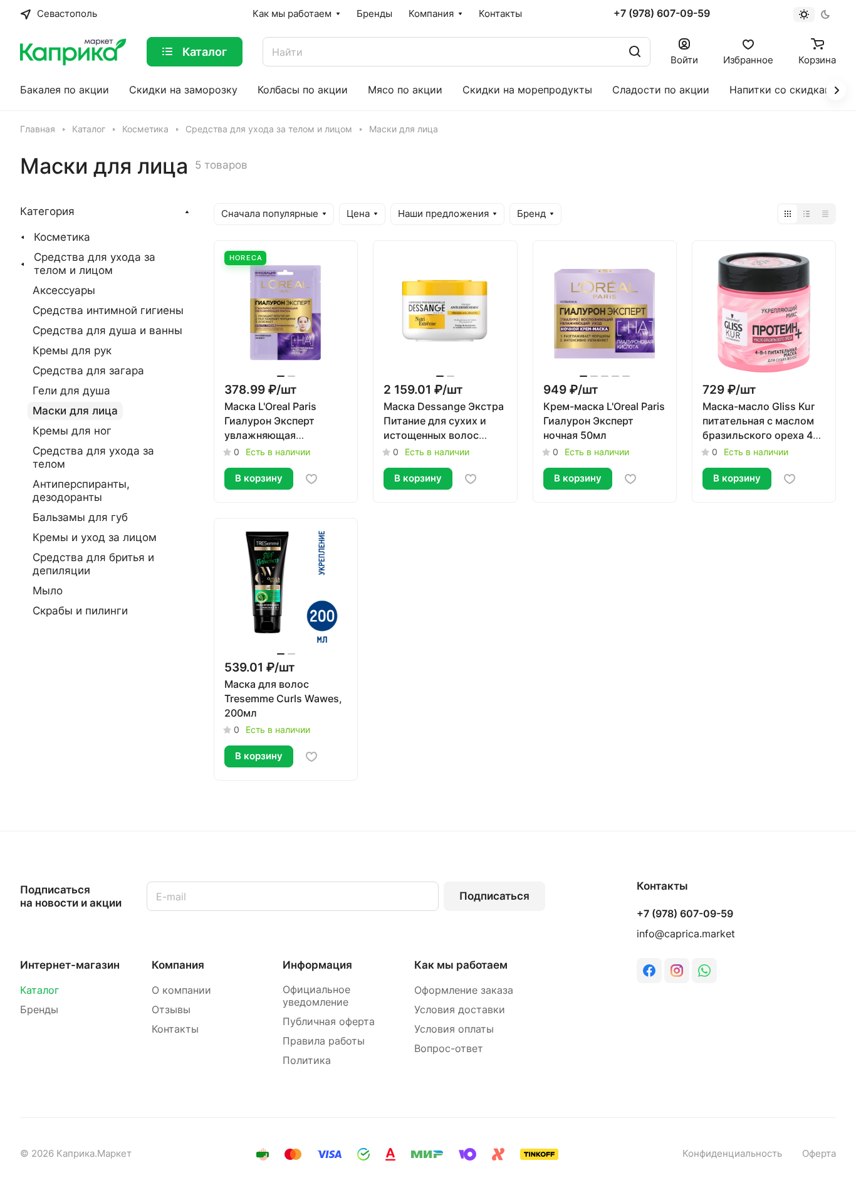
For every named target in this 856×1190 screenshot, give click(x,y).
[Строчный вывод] (806, 213)
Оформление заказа (463, 990)
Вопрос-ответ (448, 1049)
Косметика (62, 237)
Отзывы (171, 1010)
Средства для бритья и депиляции (93, 564)
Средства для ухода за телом (93, 457)
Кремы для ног (72, 430)
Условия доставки (459, 1010)
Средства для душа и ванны (107, 330)
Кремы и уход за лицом (95, 537)
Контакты (175, 1029)
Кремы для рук (72, 350)
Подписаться (494, 896)
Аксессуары (64, 290)
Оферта (819, 1153)
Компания (178, 965)
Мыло (48, 590)
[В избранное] (311, 479)
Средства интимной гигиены (108, 310)
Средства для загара (88, 370)
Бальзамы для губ (80, 517)
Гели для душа (71, 390)
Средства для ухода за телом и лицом (94, 263)
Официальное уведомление (316, 996)
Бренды (39, 1010)
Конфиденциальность (732, 1153)
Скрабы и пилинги (80, 610)
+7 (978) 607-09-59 (661, 13)
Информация (317, 965)
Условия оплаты (454, 1029)
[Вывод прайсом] (825, 213)
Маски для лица (75, 410)
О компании (181, 990)
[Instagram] (676, 970)
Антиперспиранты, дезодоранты (81, 490)
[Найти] (634, 51)
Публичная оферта (329, 1022)
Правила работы (324, 1041)
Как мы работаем (461, 965)
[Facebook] (649, 970)
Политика (307, 1060)
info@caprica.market (686, 934)
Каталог (39, 990)
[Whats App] (704, 970)
